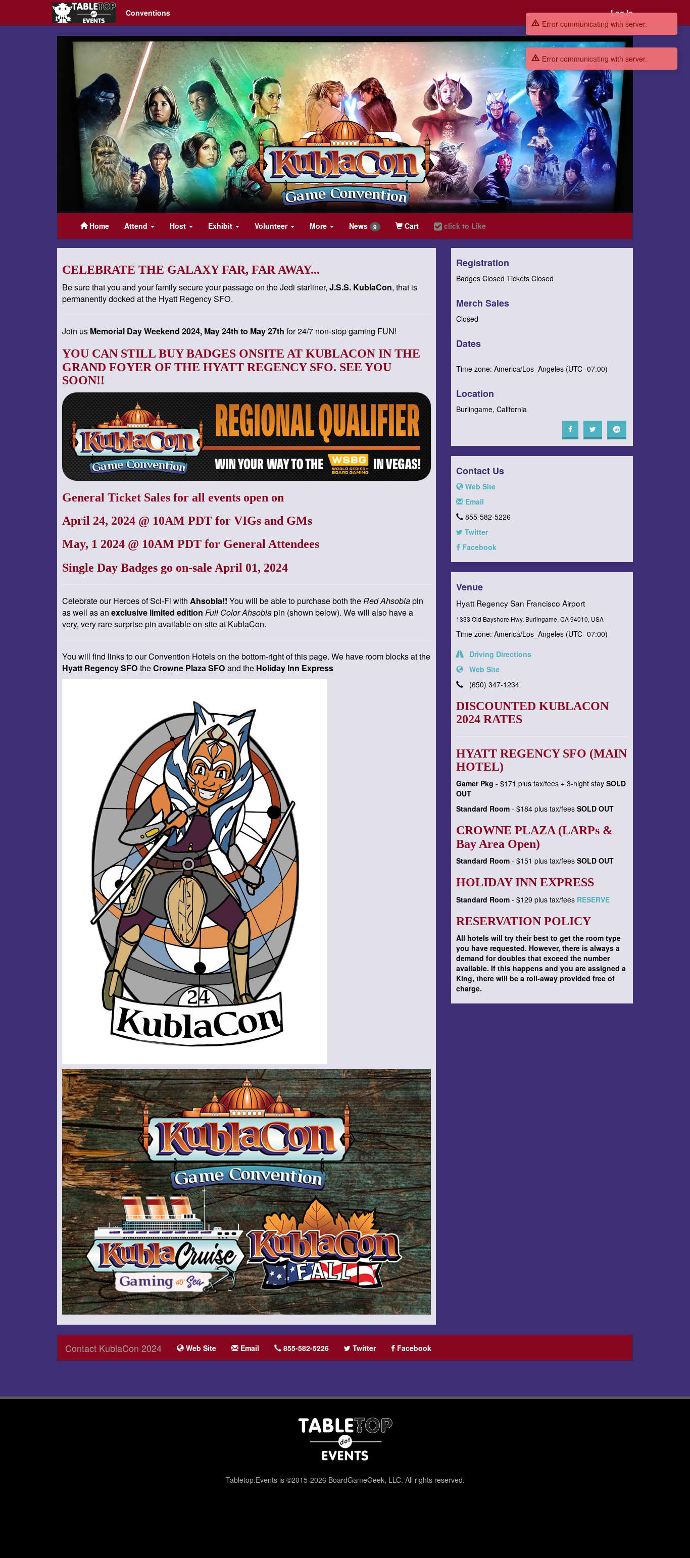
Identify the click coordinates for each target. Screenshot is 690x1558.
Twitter (475, 532)
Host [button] (179, 226)
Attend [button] (137, 226)
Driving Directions (497, 654)
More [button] (319, 226)
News (363, 226)
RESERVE (593, 899)
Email (473, 501)
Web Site (479, 486)
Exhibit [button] (221, 226)
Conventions (148, 13)
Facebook (478, 547)
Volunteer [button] (272, 226)
